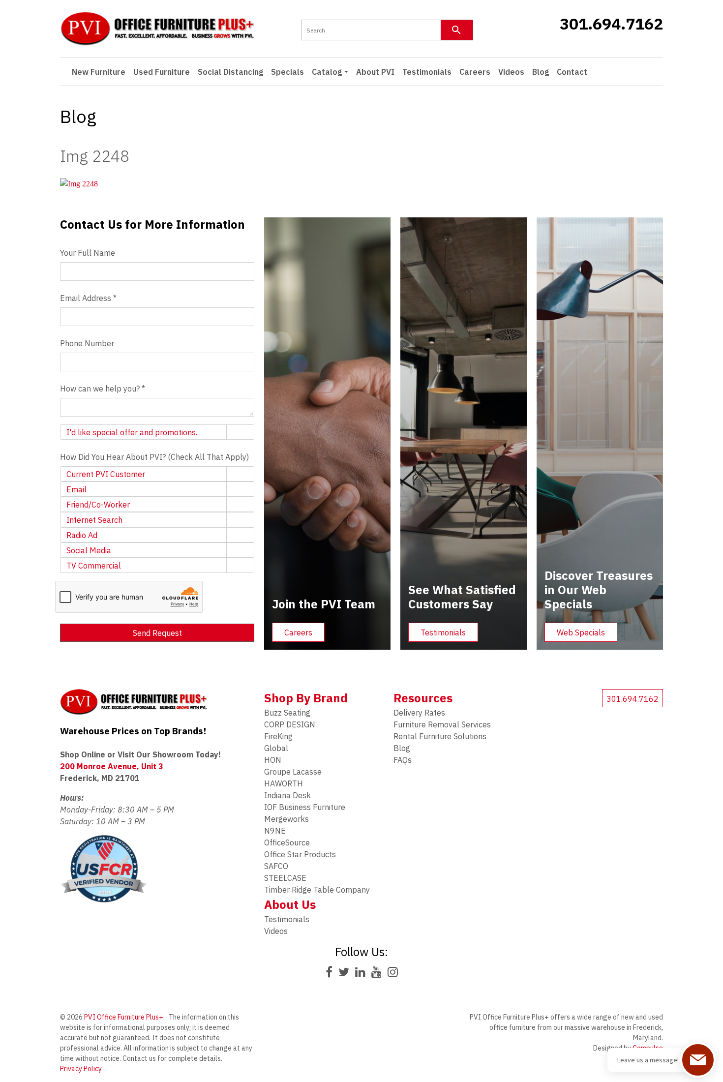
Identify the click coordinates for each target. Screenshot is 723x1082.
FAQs (402, 760)
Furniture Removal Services (442, 724)
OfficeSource (287, 842)
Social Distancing (230, 72)
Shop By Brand (306, 698)
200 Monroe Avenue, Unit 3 (111, 766)
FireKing (278, 736)
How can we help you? (102, 388)
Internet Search (94, 520)
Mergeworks (286, 819)
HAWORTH (283, 783)
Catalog (327, 72)
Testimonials (427, 72)
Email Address (88, 298)
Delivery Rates (419, 713)
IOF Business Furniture (304, 807)
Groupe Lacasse (293, 772)
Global (276, 748)
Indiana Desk (287, 795)
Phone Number (87, 343)
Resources (422, 698)
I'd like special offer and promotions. (131, 432)
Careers (474, 72)
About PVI (375, 72)
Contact (572, 72)
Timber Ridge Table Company (317, 890)
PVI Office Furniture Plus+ (123, 1017)
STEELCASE (285, 878)
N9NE (275, 831)
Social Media (88, 550)
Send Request (157, 633)
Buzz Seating (287, 713)
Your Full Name (87, 253)
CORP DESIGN (289, 724)
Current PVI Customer (105, 474)
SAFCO (276, 866)
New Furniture (98, 72)
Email (76, 489)
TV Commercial (93, 566)
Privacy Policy (81, 1068)
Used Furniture (161, 72)
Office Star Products (300, 854)
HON (272, 760)
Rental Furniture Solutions (439, 736)
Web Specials (581, 632)
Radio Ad (81, 535)
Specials (287, 72)
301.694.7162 (611, 23)
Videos (511, 72)
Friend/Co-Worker (98, 505)
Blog (540, 72)
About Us (290, 904)
